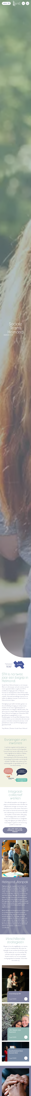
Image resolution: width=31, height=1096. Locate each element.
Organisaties (15, 664)
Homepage (5, 9)
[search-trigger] (23, 3)
